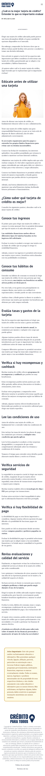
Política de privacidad (22, 765)
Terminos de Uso (22, 769)
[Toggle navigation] (42, 4)
